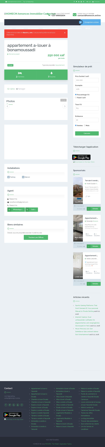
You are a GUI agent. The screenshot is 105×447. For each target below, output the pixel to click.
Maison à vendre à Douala (90, 388)
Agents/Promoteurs (50, 28)
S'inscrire (96, 1)
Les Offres (20, 28)
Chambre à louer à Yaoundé (40, 402)
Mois (87, 125)
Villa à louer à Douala (63, 399)
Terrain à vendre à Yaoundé (40, 418)
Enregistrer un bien (92, 22)
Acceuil (9, 28)
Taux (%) (78, 104)
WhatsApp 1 (17, 209)
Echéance (79, 116)
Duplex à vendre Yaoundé (40, 413)
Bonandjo (96, 221)
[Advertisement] (52, 6)
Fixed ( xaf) (81, 98)
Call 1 (33, 209)
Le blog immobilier (87, 418)
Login (89, 1)
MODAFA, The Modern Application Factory (58, 444)
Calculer (87, 133)
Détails (95, 209)
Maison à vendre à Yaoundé (90, 391)
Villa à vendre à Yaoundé (64, 405)
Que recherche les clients (90, 424)
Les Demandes (33, 28)
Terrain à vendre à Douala (40, 415)
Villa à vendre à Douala (64, 402)
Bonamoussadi (14, 54)
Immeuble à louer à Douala (65, 388)
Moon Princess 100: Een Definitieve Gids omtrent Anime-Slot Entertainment (87, 331)
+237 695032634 (29, 1)
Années (80, 125)
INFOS (87, 28)
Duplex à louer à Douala (39, 407)
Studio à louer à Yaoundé (64, 410)
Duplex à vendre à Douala (40, 410)
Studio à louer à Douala (64, 407)
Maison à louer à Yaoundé (65, 426)
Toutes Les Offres (35, 237)
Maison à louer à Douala (64, 424)
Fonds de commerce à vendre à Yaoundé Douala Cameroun (90, 396)
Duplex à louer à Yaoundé (40, 405)
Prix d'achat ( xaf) (82, 76)
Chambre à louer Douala (39, 399)
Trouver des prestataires (89, 421)
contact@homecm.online (14, 1)
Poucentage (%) (83, 95)
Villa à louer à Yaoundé (64, 397)
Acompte (78, 85)
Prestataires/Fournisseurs (71, 28)
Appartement (59, 65)
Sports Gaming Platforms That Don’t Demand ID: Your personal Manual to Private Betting (86, 308)
